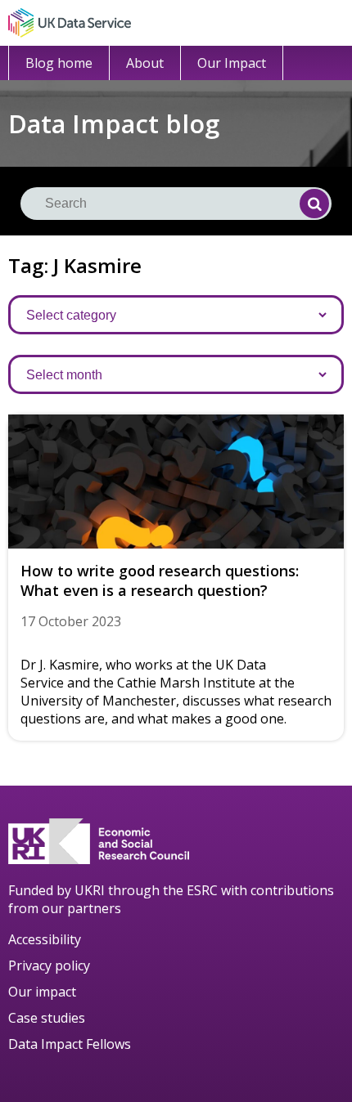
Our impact (42, 992)
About (145, 63)
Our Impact (231, 63)
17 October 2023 (70, 621)
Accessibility (44, 939)
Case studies (46, 1018)
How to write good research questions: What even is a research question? (159, 580)
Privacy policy (49, 965)
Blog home (59, 63)
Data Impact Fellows (69, 1044)
